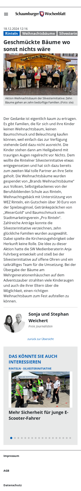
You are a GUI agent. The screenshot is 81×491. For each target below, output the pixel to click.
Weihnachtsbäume (38, 33)
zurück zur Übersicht (40, 339)
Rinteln (11, 33)
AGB (6, 471)
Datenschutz (12, 485)
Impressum (11, 456)
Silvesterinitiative (37, 368)
